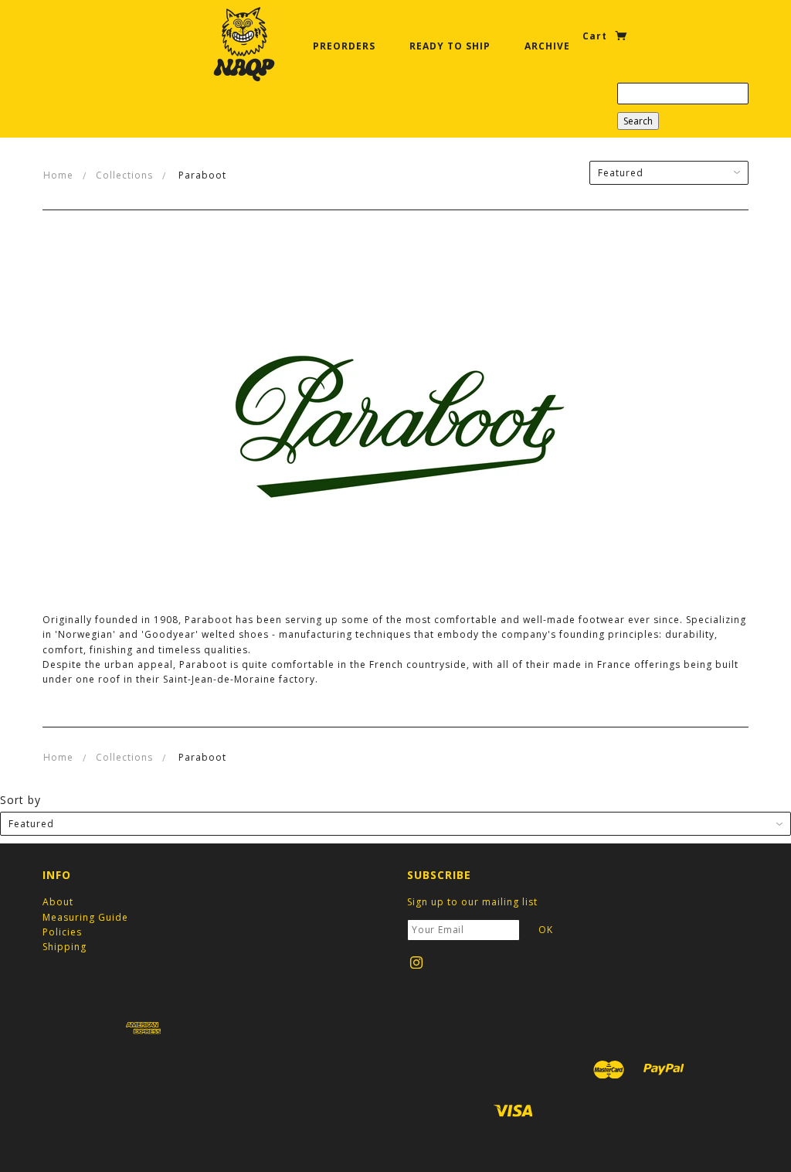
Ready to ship (450, 46)
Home (58, 175)
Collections (124, 175)
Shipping (64, 946)
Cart (596, 36)
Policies (62, 932)
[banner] (244, 44)
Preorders (344, 46)
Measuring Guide (85, 917)
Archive (547, 46)
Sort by (20, 799)
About (57, 901)
